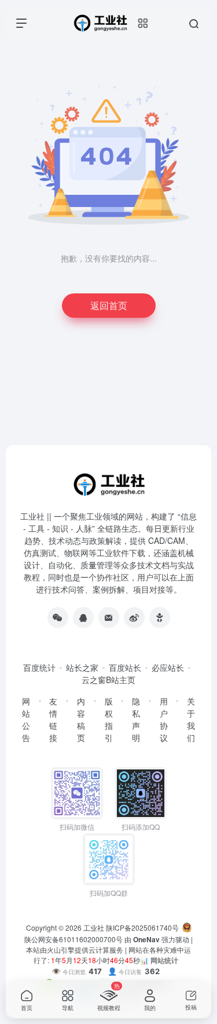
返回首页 (108, 305)
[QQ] (83, 617)
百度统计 (39, 667)
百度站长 (125, 667)
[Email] (108, 617)
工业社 (93, 927)
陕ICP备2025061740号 (142, 927)
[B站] (159, 617)
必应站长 (168, 667)
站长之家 (82, 667)
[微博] (134, 617)
